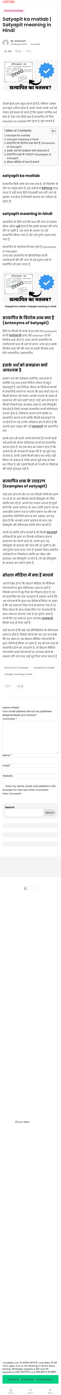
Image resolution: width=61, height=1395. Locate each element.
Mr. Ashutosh (18, 41)
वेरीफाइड (46, 188)
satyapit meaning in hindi (22, 139)
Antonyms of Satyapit (16, 667)
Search (9, 807)
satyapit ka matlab (18, 135)
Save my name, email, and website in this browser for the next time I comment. (29, 788)
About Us (13, 1379)
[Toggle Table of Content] (51, 131)
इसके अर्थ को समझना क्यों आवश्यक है (28, 150)
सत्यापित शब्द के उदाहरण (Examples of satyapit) (29, 156)
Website (8, 776)
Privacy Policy (44, 1379)
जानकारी (37, 426)
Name (7, 755)
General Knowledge (13, 10)
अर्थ (18, 226)
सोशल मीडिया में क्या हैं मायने (23, 162)
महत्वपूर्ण (52, 532)
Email (7, 765)
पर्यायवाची (15, 335)
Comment (10, 719)
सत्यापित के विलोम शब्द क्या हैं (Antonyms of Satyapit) (31, 144)
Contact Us (27, 1379)
